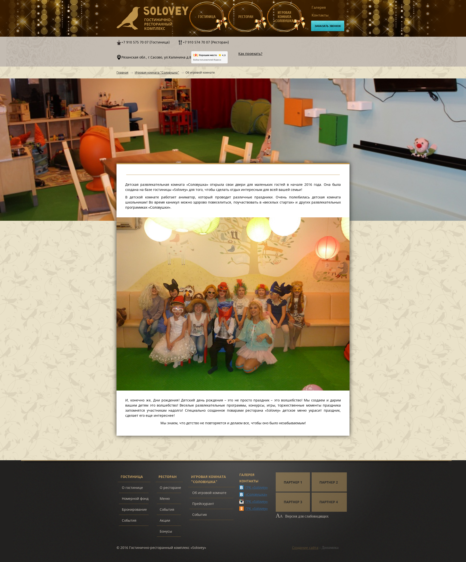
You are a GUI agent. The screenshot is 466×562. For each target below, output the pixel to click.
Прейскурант (203, 503)
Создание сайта (305, 547)
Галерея (319, 7)
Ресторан (245, 17)
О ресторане (170, 487)
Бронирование (134, 509)
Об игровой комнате (209, 492)
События (129, 520)
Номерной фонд (135, 498)
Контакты (320, 15)
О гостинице (132, 487)
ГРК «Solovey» (256, 487)
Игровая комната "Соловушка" (157, 72)
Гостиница (207, 17)
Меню (165, 498)
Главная (122, 72)
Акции (165, 520)
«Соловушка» (256, 494)
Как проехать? (250, 53)
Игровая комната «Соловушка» (284, 17)
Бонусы (166, 531)
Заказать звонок (328, 26)
